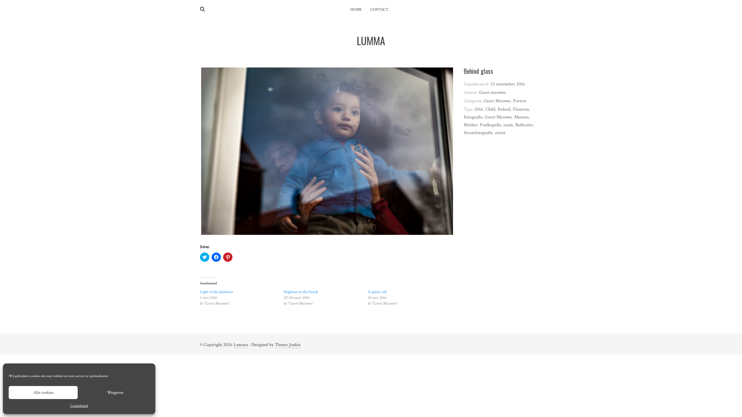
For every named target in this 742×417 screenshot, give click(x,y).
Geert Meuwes (497, 101)
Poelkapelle (490, 125)
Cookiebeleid (79, 406)
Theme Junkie (288, 345)
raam (508, 125)
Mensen (521, 117)
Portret (519, 101)
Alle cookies (43, 392)
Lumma (241, 345)
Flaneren (521, 109)
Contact (379, 9)
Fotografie (473, 117)
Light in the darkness (216, 292)
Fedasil (504, 109)
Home (356, 9)
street (500, 133)
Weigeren (115, 392)
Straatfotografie (478, 133)
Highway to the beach (301, 292)
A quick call (377, 292)
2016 (478, 109)
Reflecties (524, 125)
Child (490, 109)
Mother (471, 125)
